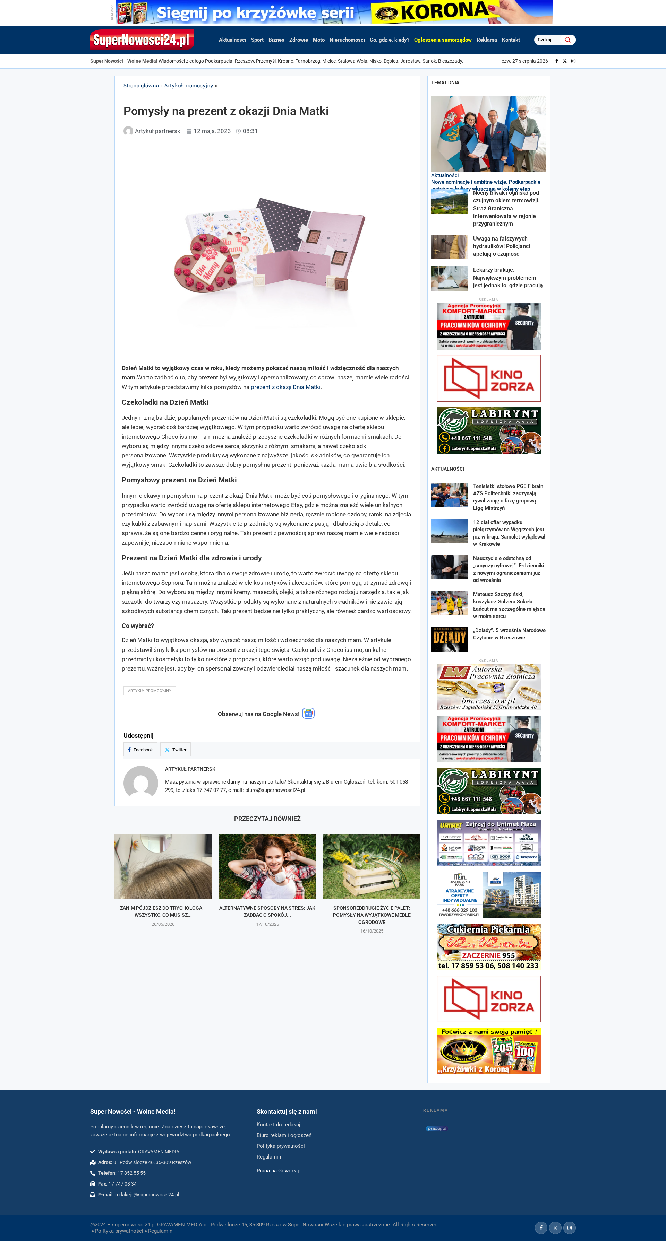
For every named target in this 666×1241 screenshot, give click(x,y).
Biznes (276, 40)
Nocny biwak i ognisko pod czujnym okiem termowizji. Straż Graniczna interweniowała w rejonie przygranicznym (506, 208)
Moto (319, 40)
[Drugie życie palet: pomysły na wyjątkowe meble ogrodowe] (371, 866)
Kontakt (511, 40)
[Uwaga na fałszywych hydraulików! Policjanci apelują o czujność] (449, 247)
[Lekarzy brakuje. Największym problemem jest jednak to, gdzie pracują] (449, 278)
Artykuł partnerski (191, 769)
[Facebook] (556, 61)
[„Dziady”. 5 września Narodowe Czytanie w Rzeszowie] (449, 639)
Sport (257, 40)
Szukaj (568, 40)
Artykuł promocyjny (188, 85)
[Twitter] (564, 61)
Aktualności (232, 40)
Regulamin (160, 1231)
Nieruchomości (347, 40)
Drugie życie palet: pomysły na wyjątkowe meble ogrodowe (372, 915)
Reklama (487, 40)
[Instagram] (573, 61)
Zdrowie (298, 40)
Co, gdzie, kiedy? (389, 40)
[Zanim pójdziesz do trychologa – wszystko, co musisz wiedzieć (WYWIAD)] (163, 866)
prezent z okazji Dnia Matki (286, 387)
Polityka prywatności (119, 1231)
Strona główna (141, 85)
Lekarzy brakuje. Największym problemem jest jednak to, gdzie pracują (508, 277)
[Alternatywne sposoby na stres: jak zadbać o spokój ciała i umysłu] (267, 866)
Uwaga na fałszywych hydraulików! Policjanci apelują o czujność (501, 246)
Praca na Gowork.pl (279, 1171)
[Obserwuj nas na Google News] (308, 717)
